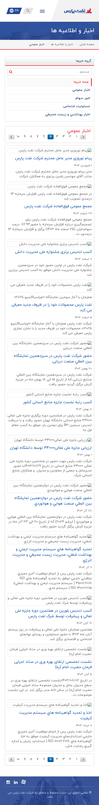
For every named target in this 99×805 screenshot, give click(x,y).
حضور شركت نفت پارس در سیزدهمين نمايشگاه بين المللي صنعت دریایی (53, 358)
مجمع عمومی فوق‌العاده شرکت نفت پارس (58, 206)
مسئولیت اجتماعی (76, 106)
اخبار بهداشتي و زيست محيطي (67, 114)
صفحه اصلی (87, 44)
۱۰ (18, 136)
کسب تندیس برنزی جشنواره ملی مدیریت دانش (53, 252)
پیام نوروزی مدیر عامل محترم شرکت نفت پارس (53, 158)
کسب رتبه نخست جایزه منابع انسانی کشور (57, 402)
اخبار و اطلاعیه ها (62, 44)
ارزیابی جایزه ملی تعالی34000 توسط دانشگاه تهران (51, 448)
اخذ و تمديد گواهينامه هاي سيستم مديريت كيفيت (55, 715)
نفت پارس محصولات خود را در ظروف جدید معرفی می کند (52, 307)
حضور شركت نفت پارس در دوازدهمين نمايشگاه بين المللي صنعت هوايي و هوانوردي (53, 500)
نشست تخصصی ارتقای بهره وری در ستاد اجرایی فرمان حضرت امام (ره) (53, 664)
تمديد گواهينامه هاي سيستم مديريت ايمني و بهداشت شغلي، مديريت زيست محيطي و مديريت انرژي (52, 555)
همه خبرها (81, 82)
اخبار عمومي (81, 90)
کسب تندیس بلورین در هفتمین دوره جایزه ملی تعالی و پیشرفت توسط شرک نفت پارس (53, 613)
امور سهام (82, 98)
